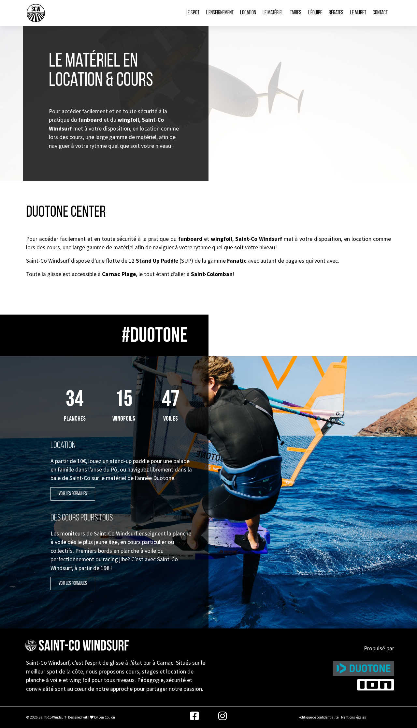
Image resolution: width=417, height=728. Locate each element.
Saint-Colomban (212, 274)
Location (248, 13)
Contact (380, 13)
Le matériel (273, 13)
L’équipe (315, 13)
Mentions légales (353, 717)
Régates (336, 13)
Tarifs (295, 13)
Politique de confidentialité (318, 717)
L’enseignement (220, 13)
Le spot (192, 13)
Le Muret (358, 13)
